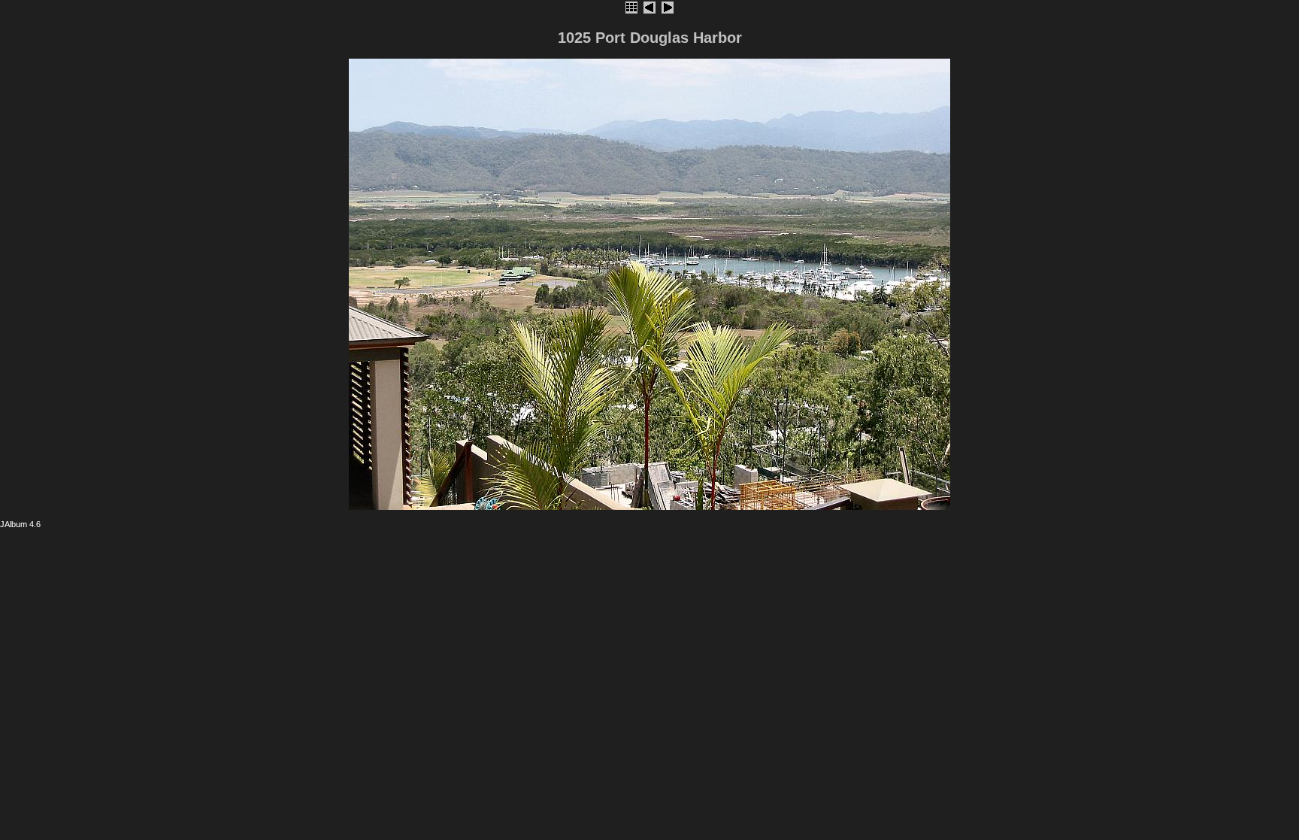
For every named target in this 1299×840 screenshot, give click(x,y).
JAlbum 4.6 (20, 524)
